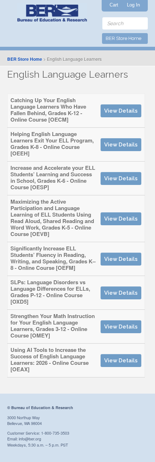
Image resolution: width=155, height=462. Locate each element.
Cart (114, 5)
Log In (133, 5)
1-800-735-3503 (55, 433)
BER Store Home (24, 59)
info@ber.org (30, 438)
